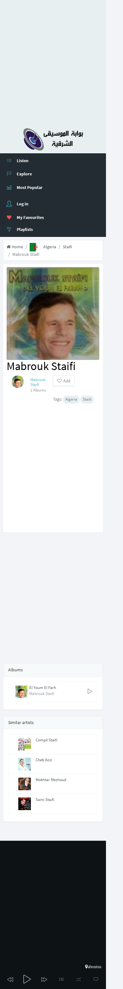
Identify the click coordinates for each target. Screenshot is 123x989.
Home (17, 247)
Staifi (67, 247)
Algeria (49, 247)
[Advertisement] (61, 61)
